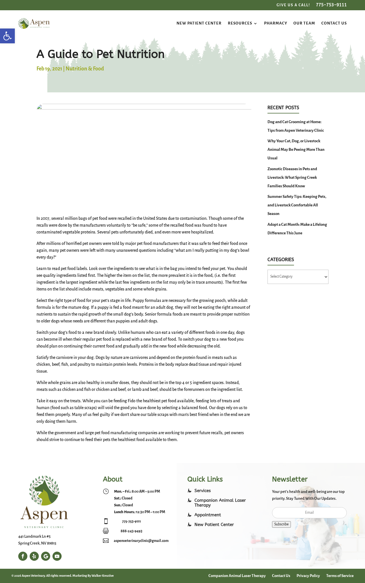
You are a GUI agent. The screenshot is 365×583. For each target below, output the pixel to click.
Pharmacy (275, 23)
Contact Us (334, 23)
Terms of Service (340, 576)
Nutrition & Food (85, 69)
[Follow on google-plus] (45, 556)
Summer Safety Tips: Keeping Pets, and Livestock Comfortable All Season (296, 205)
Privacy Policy (308, 576)
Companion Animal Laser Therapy (237, 576)
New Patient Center (199, 23)
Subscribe (281, 524)
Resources (240, 23)
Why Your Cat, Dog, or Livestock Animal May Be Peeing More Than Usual (296, 149)
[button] (7, 36)
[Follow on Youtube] (57, 556)
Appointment (207, 514)
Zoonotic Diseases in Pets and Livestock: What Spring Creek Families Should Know (292, 177)
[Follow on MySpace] (34, 556)
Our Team (304, 23)
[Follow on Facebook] (22, 556)
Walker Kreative (103, 575)
